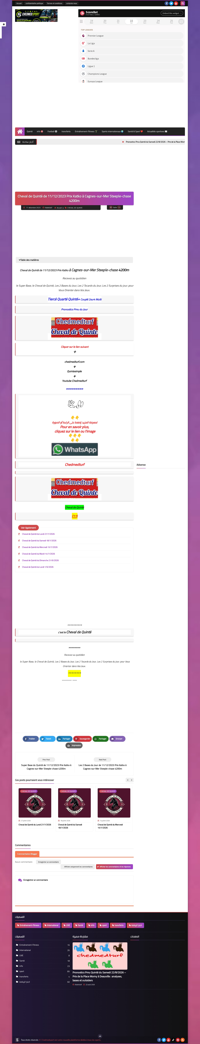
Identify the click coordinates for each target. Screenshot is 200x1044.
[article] (102, 764)
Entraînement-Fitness (29, 925)
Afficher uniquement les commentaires (78, 866)
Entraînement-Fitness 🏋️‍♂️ (86, 131)
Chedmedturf (74, 464)
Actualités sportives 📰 (157, 131)
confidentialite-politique (34, 3)
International (52, 925)
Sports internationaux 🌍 (112, 131)
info (92, 925)
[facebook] (167, 3)
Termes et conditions (54, 3)
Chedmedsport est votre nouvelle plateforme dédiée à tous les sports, (71, 1040)
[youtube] (176, 3)
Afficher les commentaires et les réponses (115, 866)
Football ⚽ (52, 131)
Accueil (19, 3)
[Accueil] (20, 131)
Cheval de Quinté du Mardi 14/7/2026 (38, 554)
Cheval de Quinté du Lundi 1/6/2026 (37, 567)
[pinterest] (178, 1040)
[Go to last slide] (128, 780)
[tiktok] (173, 1040)
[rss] (183, 1040)
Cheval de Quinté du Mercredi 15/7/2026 (40, 547)
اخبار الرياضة (136, 925)
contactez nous (71, 3)
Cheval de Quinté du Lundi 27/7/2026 (38, 534)
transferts (66, 131)
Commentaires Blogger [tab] (27, 854)
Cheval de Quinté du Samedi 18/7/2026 (39, 540)
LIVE (68, 925)
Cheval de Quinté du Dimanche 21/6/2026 (40, 560)
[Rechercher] (183, 3)
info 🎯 (40, 131)
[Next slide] (131, 780)
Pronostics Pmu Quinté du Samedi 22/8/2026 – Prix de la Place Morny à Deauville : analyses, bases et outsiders (145, 142)
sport (104, 925)
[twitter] (171, 3)
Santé (80, 925)
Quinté (30, 131)
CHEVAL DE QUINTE (74, 207)
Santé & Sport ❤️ (135, 131)
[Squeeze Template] (17, 1040)
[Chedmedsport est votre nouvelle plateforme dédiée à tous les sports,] (36, 15)
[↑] (100, 1036)
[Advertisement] (131, 104)
